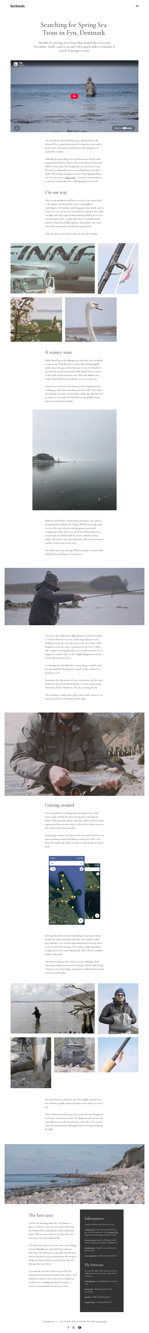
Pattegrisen (89, 1289)
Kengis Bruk (113, 1232)
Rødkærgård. (90, 1248)
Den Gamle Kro (91, 1255)
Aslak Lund (69, 177)
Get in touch (101, 1321)
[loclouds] (18, 6)
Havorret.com (90, 1240)
